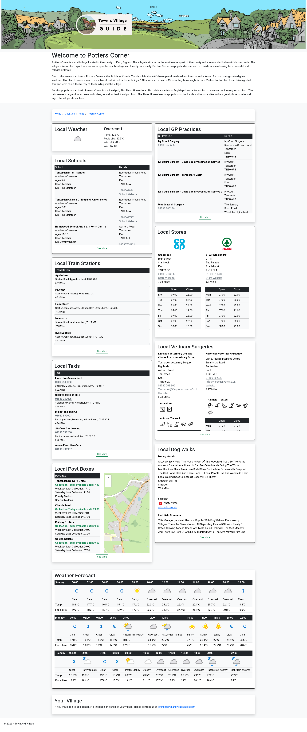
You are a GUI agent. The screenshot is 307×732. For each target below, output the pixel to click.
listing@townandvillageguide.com (176, 706)
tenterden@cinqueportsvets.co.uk (178, 389)
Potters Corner (96, 113)
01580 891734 (214, 274)
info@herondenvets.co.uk (221, 381)
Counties (70, 113)
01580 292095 (63, 398)
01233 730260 (63, 432)
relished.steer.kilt (167, 507)
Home (153, 6)
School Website (128, 194)
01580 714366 (166, 274)
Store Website (166, 277)
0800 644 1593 (63, 382)
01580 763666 (166, 145)
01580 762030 (214, 377)
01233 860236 (166, 208)
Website (163, 393)
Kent (81, 113)
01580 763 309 (166, 385)
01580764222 (127, 244)
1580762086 (126, 190)
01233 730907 (63, 449)
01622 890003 (63, 415)
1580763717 (126, 217)
